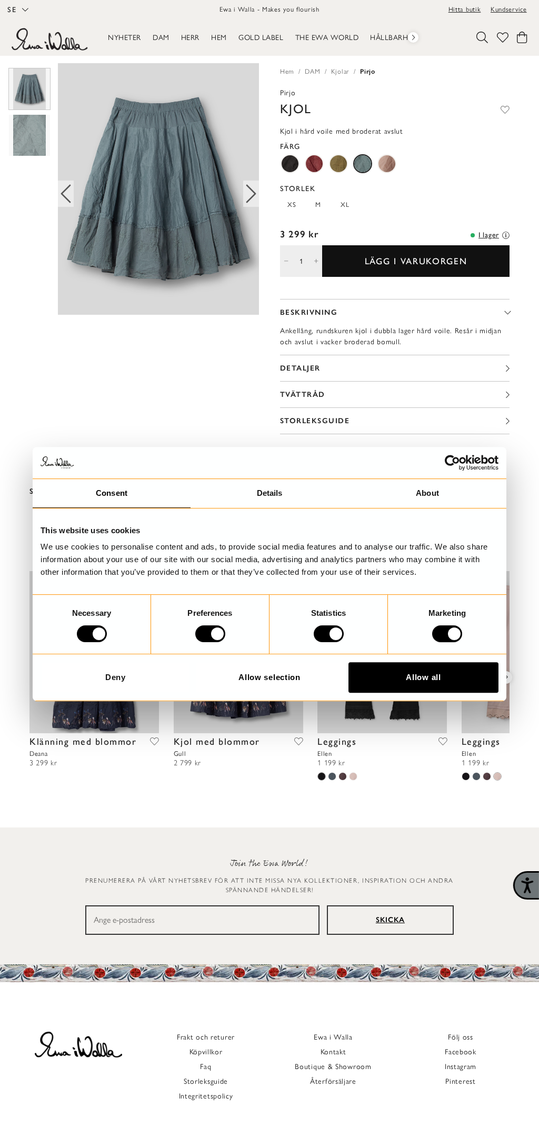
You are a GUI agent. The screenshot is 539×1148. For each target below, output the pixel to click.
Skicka (390, 919)
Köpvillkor (206, 1051)
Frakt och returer (206, 1037)
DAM (312, 71)
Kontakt (333, 1051)
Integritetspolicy (206, 1096)
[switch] (210, 633)
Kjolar (340, 71)
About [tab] (427, 492)
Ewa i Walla (333, 1037)
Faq (205, 1066)
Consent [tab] (111, 492)
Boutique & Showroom (333, 1066)
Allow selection (269, 677)
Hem (287, 71)
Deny (115, 677)
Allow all (423, 677)
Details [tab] (270, 492)
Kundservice (509, 9)
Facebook (460, 1051)
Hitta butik (464, 9)
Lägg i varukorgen (416, 261)
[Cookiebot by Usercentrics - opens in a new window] (452, 463)
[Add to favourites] (505, 108)
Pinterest (460, 1081)
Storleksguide (206, 1081)
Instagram (460, 1066)
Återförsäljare (333, 1081)
